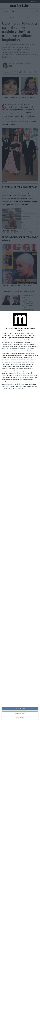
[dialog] (20, 673)
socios (18, 333)
